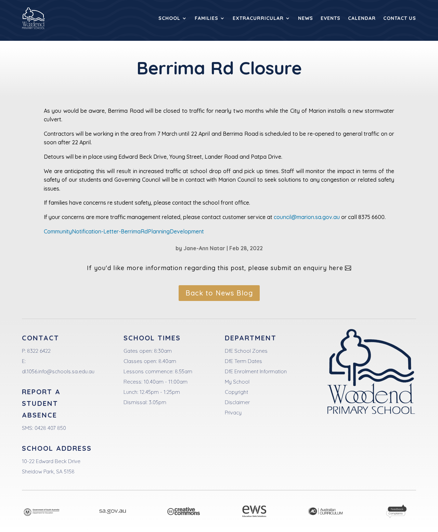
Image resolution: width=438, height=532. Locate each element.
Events (330, 18)
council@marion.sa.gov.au (307, 217)
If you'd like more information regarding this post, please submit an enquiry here (215, 268)
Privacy (233, 412)
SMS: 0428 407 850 (44, 428)
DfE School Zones (246, 351)
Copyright (236, 392)
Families (206, 18)
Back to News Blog (219, 293)
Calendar (362, 18)
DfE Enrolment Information (256, 371)
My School (237, 381)
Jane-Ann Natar (204, 248)
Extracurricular (258, 18)
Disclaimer (237, 402)
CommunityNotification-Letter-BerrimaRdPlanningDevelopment (124, 231)
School (169, 18)
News (305, 18)
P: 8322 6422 (36, 351)
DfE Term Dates (243, 361)
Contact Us (399, 18)
